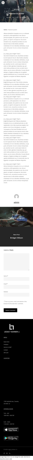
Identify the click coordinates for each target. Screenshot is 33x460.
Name (6, 276)
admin (9, 17)
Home (5, 29)
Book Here (6, 342)
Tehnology (16, 9)
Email (5, 284)
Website (6, 291)
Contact (6, 350)
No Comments (23, 17)
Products (6, 344)
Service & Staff (7, 347)
